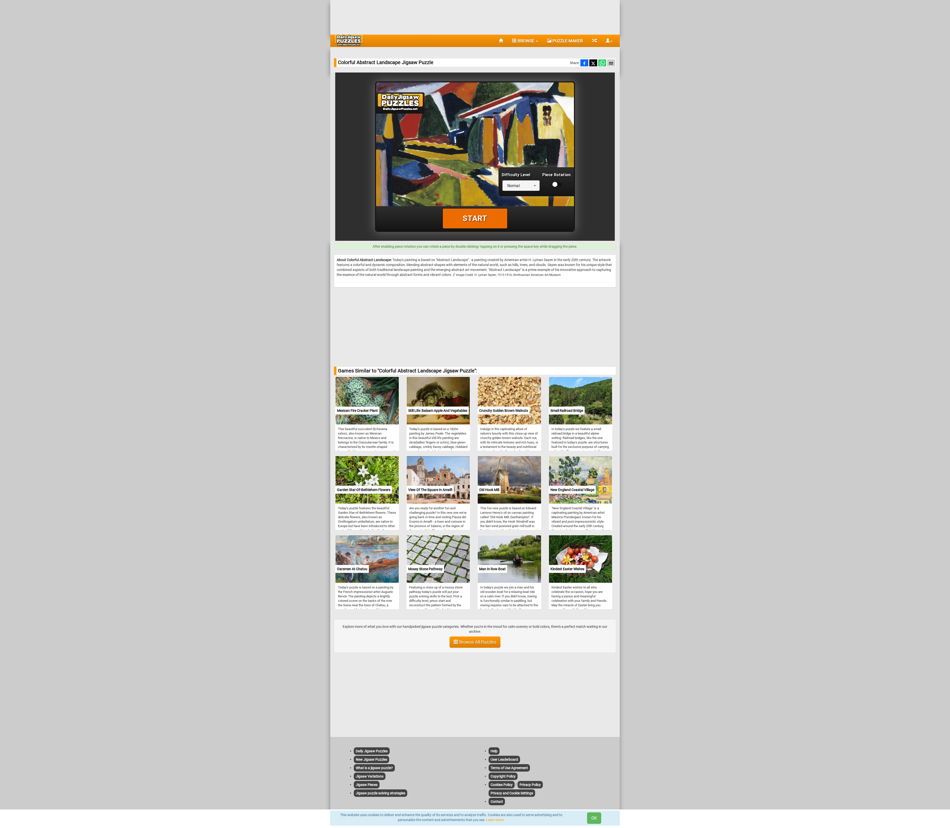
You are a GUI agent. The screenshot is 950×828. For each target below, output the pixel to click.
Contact (497, 802)
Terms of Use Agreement (509, 768)
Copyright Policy (503, 776)
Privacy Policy (530, 785)
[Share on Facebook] (584, 63)
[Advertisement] (475, 16)
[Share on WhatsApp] (602, 63)
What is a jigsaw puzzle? (374, 768)
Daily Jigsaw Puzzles (372, 751)
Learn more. (495, 820)
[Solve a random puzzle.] (594, 41)
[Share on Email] (611, 63)
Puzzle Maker (567, 40)
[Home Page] (501, 41)
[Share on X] (593, 63)
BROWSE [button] (526, 40)
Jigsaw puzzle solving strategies (380, 793)
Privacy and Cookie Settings (512, 793)
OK (594, 818)
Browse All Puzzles (477, 642)
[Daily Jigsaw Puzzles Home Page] (349, 40)
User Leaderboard (504, 759)
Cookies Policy (502, 785)
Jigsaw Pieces (367, 785)
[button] (607, 41)
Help (494, 751)
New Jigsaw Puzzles (371, 759)
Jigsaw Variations (369, 776)
